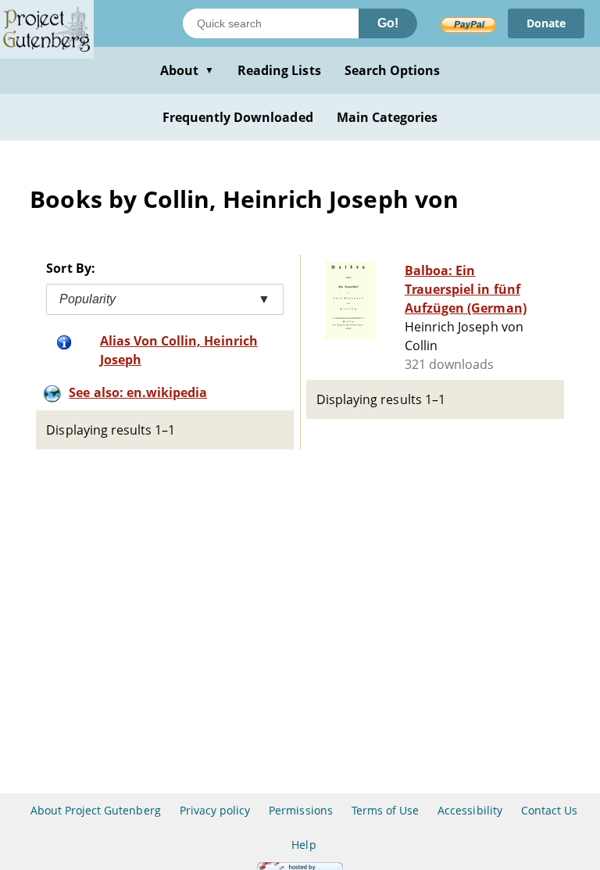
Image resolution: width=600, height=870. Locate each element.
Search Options (393, 70)
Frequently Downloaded (237, 117)
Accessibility (470, 810)
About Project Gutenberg (95, 810)
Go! (387, 23)
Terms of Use (385, 810)
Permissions (300, 810)
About (187, 70)
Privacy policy (215, 810)
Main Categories (387, 117)
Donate (546, 23)
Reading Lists (279, 70)
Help (303, 844)
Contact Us (549, 810)
